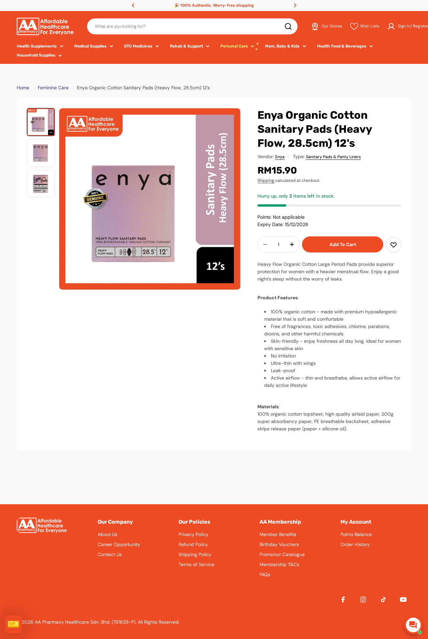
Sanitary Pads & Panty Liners (333, 156)
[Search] (288, 26)
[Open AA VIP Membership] (13, 624)
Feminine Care (53, 88)
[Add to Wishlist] (393, 244)
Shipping (265, 180)
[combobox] (192, 26)
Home (23, 88)
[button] (133, 5)
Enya (280, 156)
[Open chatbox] (413, 625)
